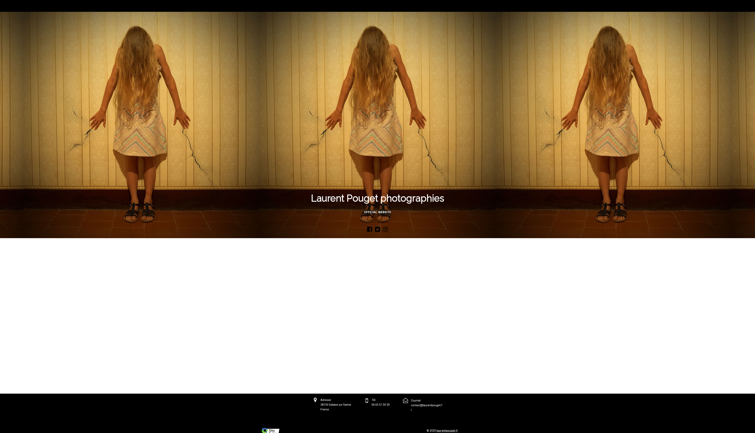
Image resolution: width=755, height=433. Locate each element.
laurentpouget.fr (447, 430)
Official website (377, 212)
